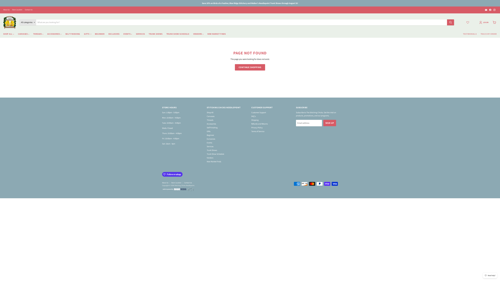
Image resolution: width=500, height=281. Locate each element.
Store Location (17, 10)
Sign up (329, 123)
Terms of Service (257, 131)
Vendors (197, 34)
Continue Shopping (250, 67)
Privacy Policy (257, 127)
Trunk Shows (155, 34)
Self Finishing (72, 34)
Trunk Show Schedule (177, 34)
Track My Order (489, 34)
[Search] (450, 22)
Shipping (255, 120)
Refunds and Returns (259, 124)
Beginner (100, 34)
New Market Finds (216, 34)
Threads (37, 34)
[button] (484, 22)
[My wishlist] (467, 22)
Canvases (23, 34)
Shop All (8, 34)
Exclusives (114, 34)
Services (140, 34)
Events (127, 34)
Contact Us (28, 10)
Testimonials (470, 34)
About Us (6, 10)
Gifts (87, 34)
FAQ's (253, 116)
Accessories (53, 34)
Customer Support (258, 112)
